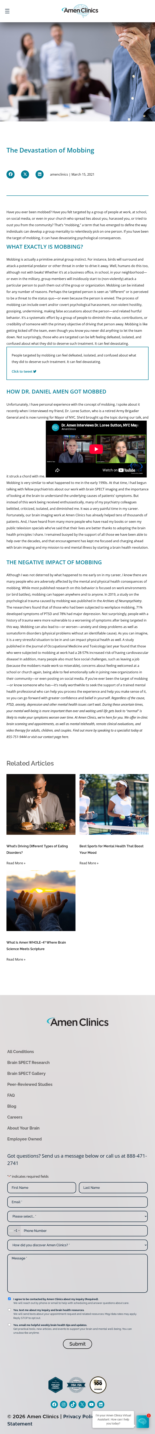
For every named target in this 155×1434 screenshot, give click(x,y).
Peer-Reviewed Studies (29, 1084)
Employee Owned (24, 1139)
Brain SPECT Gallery (26, 1073)
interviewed (39, 411)
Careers (14, 1117)
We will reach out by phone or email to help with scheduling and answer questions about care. (71, 1301)
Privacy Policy (80, 1416)
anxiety (86, 627)
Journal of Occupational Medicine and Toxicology (69, 646)
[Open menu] (7, 11)
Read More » (15, 863)
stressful (29, 639)
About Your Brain (23, 1128)
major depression (86, 614)
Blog (11, 1106)
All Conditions (20, 1051)
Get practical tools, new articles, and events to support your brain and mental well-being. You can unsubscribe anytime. (72, 1329)
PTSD (48, 614)
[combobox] (14, 1230)
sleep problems (111, 627)
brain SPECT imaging (101, 489)
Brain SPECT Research (28, 1062)
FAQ (11, 1095)
